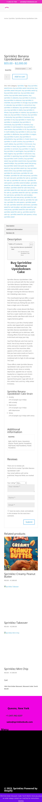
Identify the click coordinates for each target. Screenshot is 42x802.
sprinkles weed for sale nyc (21, 193)
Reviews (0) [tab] (10, 233)
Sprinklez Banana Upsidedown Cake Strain (25, 253)
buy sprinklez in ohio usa (24, 132)
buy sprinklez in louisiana (21, 117)
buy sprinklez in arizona (27, 98)
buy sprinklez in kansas (19, 115)
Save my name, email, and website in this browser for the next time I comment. (20, 513)
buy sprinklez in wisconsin (23, 154)
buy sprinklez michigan (27, 156)
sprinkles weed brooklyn (21, 183)
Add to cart (20, 76)
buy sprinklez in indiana (17, 112)
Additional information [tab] (14, 229)
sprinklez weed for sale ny (13, 212)
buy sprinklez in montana (21, 125)
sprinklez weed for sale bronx (20, 205)
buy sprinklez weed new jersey (25, 163)
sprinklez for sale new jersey (14, 197)
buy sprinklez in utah (24, 146)
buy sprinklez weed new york (14, 166)
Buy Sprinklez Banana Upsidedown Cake (21, 248)
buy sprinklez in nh (19, 129)
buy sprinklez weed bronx (17, 161)
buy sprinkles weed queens (18, 95)
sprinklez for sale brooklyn (23, 195)
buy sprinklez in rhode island (24, 139)
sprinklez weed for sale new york (23, 209)
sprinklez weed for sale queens (21, 214)
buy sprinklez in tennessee (23, 144)
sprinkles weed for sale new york (15, 190)
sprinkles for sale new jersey (20, 175)
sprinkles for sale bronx (12, 173)
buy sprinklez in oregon (28, 134)
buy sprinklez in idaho (15, 110)
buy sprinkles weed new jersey (23, 88)
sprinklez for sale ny (18, 200)
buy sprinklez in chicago (19, 103)
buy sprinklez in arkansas (13, 100)
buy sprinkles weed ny (29, 90)
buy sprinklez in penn (11, 137)
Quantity (8, 70)
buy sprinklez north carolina (13, 159)
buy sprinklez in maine (23, 120)
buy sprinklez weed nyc (19, 168)
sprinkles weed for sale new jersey (22, 188)
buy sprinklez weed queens (22, 171)
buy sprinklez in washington (13, 151)
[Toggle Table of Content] (30, 244)
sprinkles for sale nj (23, 178)
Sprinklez (12, 18)
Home (6, 18)
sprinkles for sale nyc (19, 180)
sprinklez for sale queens (16, 202)
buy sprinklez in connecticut (22, 105)
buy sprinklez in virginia (27, 149)
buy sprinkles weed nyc (12, 93)
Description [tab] (10, 226)
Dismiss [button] (21, 801)
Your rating (11, 483)
